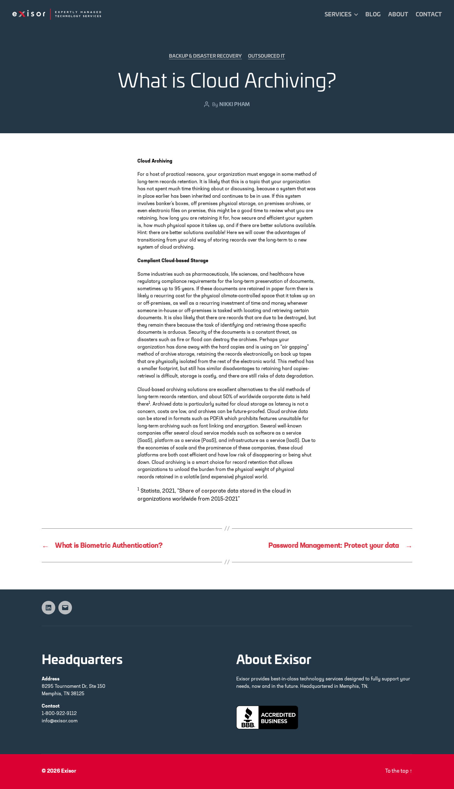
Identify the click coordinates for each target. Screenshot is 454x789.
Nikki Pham (234, 104)
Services (338, 14)
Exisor (68, 771)
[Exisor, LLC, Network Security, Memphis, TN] (267, 717)
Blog (372, 14)
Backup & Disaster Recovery (205, 56)
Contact (429, 14)
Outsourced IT (266, 56)
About (398, 14)
